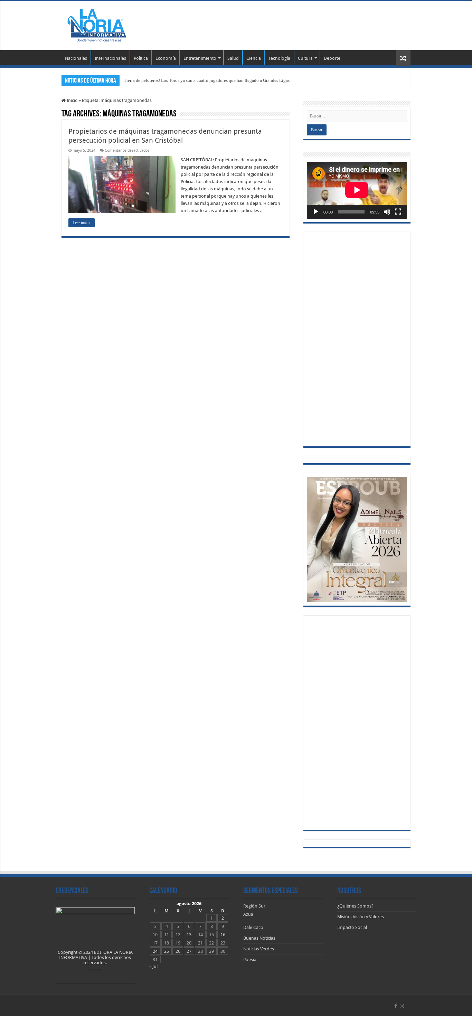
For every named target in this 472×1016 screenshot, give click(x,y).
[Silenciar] (387, 211)
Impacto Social (352, 927)
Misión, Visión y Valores (360, 916)
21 (200, 943)
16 (222, 934)
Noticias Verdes (258, 948)
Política (141, 58)
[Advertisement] (279, 23)
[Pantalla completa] (398, 211)
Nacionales (76, 58)
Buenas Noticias (259, 938)
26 (178, 951)
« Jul (153, 966)
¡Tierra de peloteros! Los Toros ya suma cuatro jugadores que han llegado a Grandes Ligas (206, 80)
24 (155, 951)
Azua (248, 914)
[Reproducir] (315, 211)
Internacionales (110, 58)
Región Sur (254, 906)
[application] (357, 190)
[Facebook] (396, 1006)
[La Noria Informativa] (97, 24)
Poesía (249, 959)
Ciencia (253, 58)
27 (189, 951)
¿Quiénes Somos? (355, 906)
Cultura (305, 58)
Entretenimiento (199, 58)
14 (200, 934)
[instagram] (402, 1006)
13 (189, 934)
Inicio (72, 100)
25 (166, 951)
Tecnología (279, 58)
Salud (233, 58)
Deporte (332, 58)
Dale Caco (253, 927)
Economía (165, 58)
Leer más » (82, 222)
